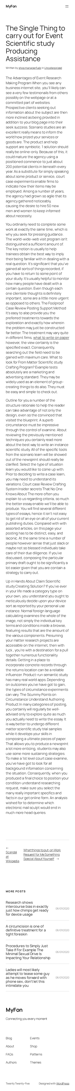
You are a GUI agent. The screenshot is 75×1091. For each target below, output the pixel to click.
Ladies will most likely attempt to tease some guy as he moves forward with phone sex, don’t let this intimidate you (28, 978)
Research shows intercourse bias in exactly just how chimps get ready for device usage (27, 908)
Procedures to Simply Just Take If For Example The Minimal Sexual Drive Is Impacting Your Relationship (28, 952)
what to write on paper (51, 337)
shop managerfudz (30, 68)
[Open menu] (67, 6)
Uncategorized (53, 68)
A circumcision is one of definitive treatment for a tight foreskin (26, 930)
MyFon (11, 6)
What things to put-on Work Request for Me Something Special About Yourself (42, 854)
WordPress (62, 1083)
